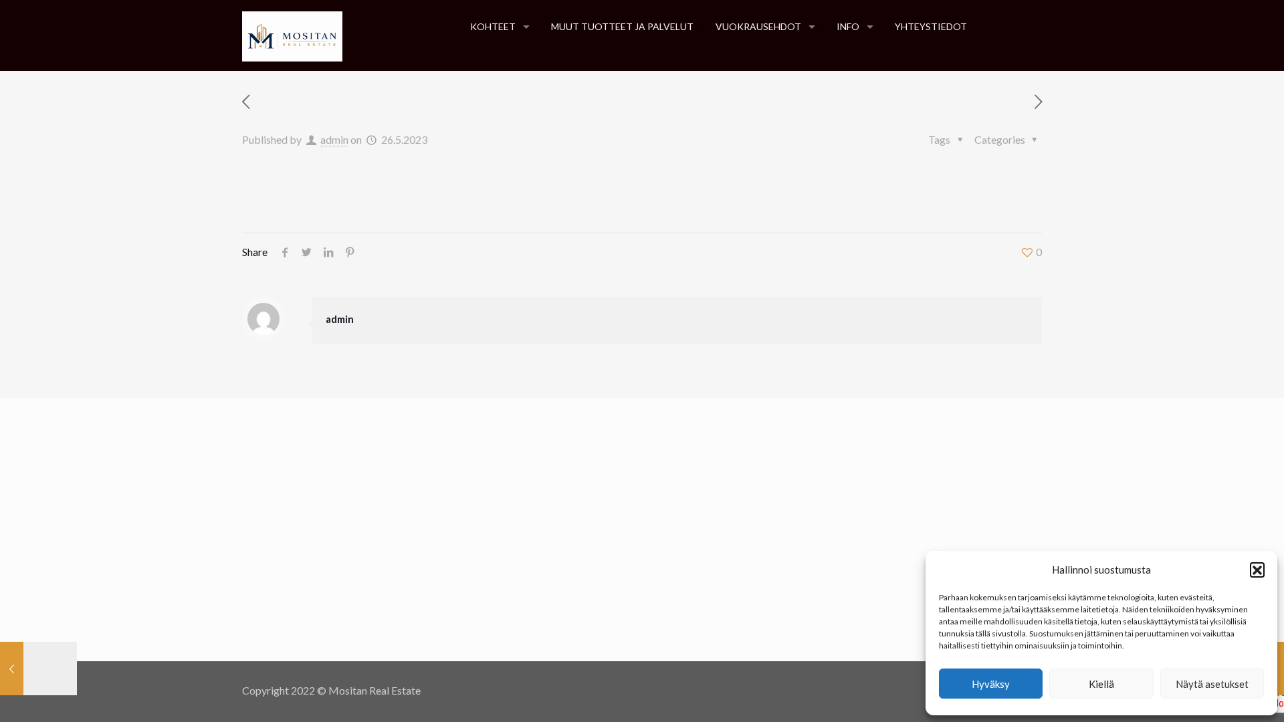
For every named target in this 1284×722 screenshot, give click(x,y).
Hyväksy (991, 684)
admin (334, 139)
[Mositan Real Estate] (292, 35)
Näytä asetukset (1212, 684)
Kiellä (1101, 684)
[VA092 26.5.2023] (38, 668)
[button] (1257, 569)
